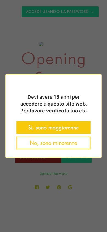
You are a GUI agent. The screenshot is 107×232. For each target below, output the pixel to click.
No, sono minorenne (53, 143)
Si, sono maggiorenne (53, 127)
